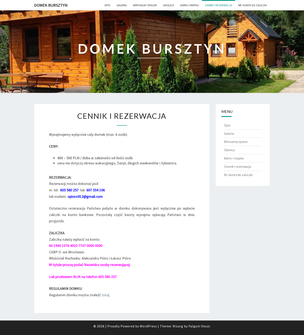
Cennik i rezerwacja (218, 5)
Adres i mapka (189, 5)
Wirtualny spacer (145, 5)
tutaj (105, 295)
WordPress (148, 326)
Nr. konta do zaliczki (252, 5)
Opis (107, 5)
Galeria (122, 5)
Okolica (168, 5)
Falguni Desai (199, 326)
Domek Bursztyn (51, 5)
